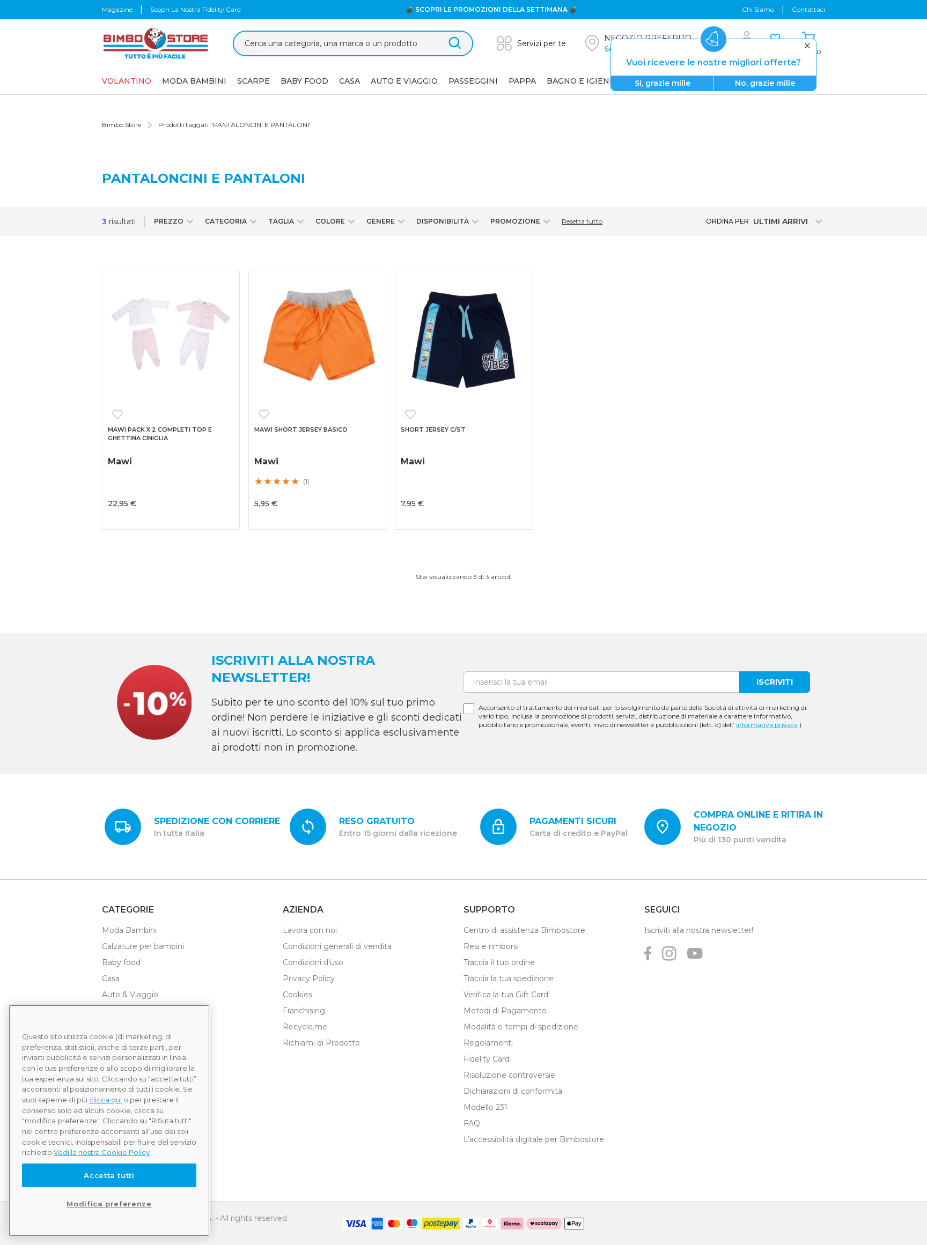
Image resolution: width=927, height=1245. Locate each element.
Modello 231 (485, 1107)
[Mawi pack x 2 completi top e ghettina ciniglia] (170, 339)
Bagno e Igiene (581, 81)
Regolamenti (488, 1043)
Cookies (297, 994)
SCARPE (253, 81)
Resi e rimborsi (491, 946)
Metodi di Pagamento (505, 1011)
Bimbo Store (121, 125)
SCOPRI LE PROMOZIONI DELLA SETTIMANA (491, 9)
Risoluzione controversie (509, 1075)
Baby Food (304, 81)
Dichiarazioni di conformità (513, 1091)
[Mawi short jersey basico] (317, 339)
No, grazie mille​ (765, 83)
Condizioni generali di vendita (337, 946)
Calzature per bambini (143, 946)
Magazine (117, 9)
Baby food (121, 962)
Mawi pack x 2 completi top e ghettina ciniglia (160, 434)
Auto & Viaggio (130, 994)
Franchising (304, 1011)
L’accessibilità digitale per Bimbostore (534, 1139)
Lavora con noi (310, 930)
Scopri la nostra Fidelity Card (195, 9)
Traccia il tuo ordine (499, 962)
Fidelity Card (487, 1059)
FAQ (472, 1123)
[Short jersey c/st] (463, 339)
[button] (119, 414)
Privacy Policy (309, 978)
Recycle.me (305, 1027)
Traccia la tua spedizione (509, 978)
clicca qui (105, 1099)
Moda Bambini (194, 81)
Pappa (522, 81)
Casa (349, 81)
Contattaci (808, 9)
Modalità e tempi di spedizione (521, 1027)
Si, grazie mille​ (662, 83)
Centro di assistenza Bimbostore (524, 930)
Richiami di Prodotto (321, 1043)
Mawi (413, 461)
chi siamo (758, 9)
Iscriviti (774, 682)
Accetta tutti (109, 1175)
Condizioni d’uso (313, 962)
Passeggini (473, 81)
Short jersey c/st (433, 429)
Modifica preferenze (109, 1203)
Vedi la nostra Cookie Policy (102, 1152)
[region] (109, 1120)
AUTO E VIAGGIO (404, 81)
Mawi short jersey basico (301, 429)
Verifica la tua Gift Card (506, 994)
